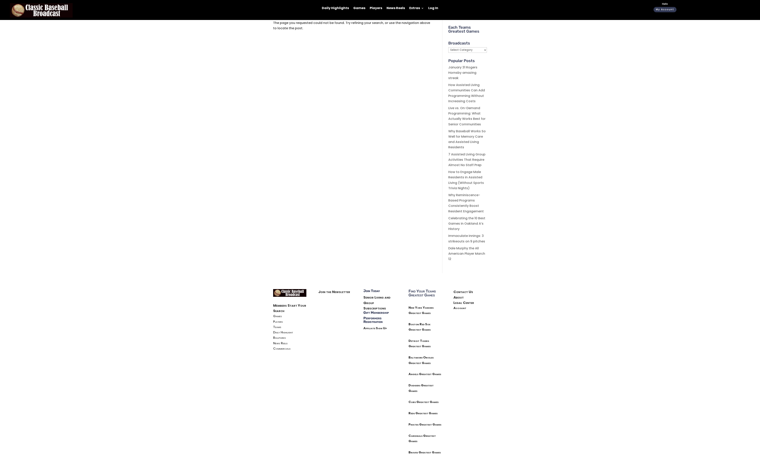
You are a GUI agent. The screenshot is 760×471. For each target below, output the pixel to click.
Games (359, 8)
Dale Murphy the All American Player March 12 (466, 253)
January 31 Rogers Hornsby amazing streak (462, 72)
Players (376, 8)
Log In (433, 8)
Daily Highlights (335, 8)
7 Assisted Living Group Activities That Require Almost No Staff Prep (466, 159)
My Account (665, 9)
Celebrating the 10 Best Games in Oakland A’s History (466, 223)
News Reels (396, 8)
